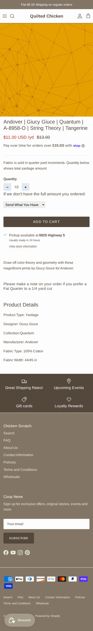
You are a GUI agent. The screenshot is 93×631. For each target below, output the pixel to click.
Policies (9, 462)
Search (8, 433)
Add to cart (46, 222)
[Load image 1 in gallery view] (46, 70)
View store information (23, 246)
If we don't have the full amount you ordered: (44, 194)
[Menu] (5, 16)
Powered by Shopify (47, 616)
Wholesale (11, 477)
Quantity (10, 179)
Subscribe (18, 538)
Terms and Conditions (20, 469)
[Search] (14, 16)
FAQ (6, 440)
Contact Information (18, 455)
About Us (10, 448)
